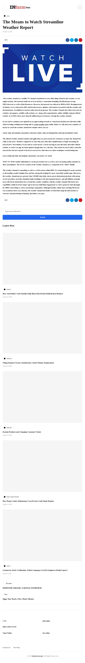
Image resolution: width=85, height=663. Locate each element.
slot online (46, 633)
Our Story (16, 647)
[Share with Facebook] (67, 40)
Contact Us (6, 647)
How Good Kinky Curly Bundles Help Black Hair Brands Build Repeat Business (33, 294)
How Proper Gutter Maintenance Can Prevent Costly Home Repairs (28, 501)
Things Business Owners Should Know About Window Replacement (28, 363)
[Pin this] (80, 40)
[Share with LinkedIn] (76, 40)
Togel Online (7, 633)
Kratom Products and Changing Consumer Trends (22, 432)
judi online (46, 621)
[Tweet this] (72, 40)
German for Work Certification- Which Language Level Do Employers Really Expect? (35, 570)
